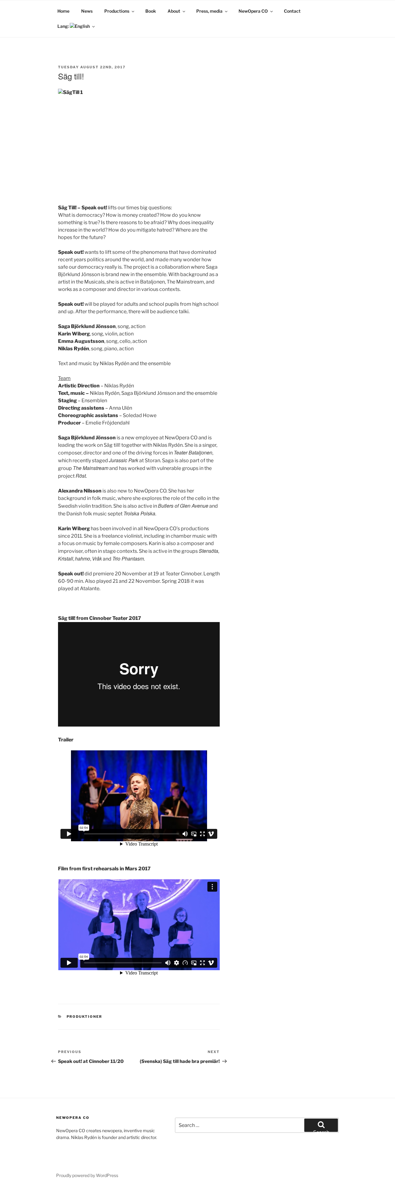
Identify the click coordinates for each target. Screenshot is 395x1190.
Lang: (63, 26)
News (87, 11)
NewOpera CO (253, 11)
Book (150, 11)
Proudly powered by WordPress (87, 1175)
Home (63, 11)
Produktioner (84, 1016)
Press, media (209, 11)
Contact (292, 11)
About (174, 11)
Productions (116, 11)
